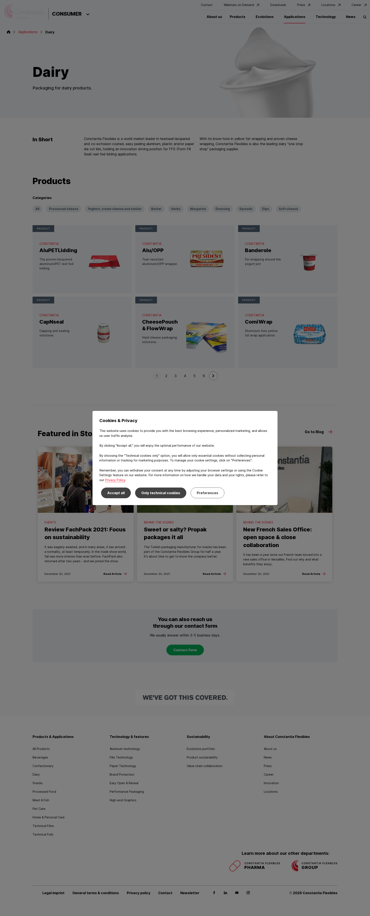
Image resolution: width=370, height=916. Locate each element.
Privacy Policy (115, 480)
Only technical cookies (160, 493)
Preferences (207, 493)
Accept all (116, 493)
